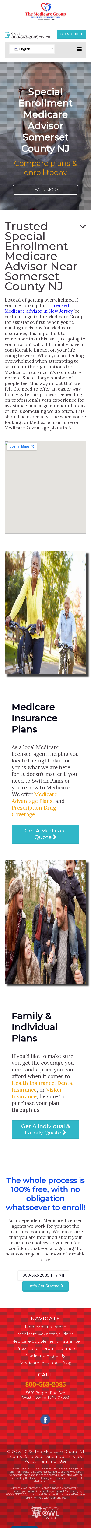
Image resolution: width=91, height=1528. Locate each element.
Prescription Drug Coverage (34, 811)
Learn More (45, 189)
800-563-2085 (43, 1275)
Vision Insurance (36, 1093)
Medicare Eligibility (45, 1355)
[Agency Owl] (46, 1512)
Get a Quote (69, 34)
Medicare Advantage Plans (34, 797)
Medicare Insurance (45, 1326)
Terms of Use (53, 1461)
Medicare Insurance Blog (46, 1362)
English (24, 49)
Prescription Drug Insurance (45, 1348)
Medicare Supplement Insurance (45, 1341)
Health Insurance (33, 1083)
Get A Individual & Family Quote (45, 1129)
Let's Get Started (44, 1286)
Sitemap (55, 1456)
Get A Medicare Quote (45, 833)
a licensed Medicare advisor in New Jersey (39, 308)
